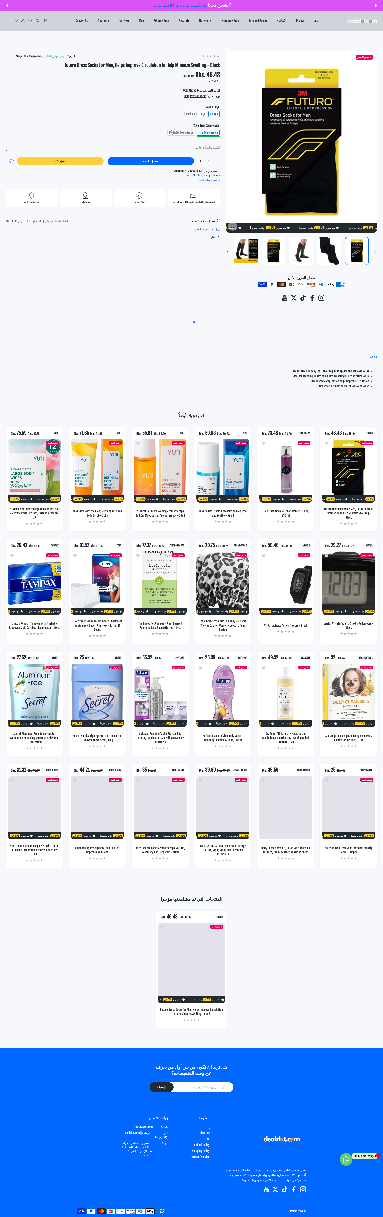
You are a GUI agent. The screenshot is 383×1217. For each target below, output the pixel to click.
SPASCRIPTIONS (366, 657)
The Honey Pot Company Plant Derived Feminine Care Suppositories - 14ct (160, 626)
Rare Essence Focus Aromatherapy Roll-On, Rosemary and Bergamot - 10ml (160, 850)
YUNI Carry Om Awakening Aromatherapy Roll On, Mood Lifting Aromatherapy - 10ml (160, 513)
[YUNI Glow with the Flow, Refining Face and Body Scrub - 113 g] (97, 471)
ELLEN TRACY (304, 433)
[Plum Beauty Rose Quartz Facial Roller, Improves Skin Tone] (97, 807)
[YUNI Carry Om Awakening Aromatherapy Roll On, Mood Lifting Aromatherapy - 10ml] (160, 471)
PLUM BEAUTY (115, 770)
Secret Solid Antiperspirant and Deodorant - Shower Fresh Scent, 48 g (97, 738)
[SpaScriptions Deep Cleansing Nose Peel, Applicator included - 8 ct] (348, 695)
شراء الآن (60, 161)
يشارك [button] (212, 237)
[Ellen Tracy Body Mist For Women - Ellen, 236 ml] (285, 471)
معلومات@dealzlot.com (139, 1133)
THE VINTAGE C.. (240, 545)
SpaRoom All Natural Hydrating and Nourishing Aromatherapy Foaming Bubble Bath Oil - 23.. (285, 738)
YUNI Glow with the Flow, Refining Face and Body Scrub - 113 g (97, 513)
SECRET (118, 657)
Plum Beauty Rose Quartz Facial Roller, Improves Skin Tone (97, 850)
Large (202, 114)
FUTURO (369, 433)
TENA (119, 545)
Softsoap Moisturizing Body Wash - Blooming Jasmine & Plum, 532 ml (223, 738)
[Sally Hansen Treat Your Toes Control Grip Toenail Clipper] (348, 807)
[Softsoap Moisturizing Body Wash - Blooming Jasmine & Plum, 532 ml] (222, 695)
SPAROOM (305, 657)
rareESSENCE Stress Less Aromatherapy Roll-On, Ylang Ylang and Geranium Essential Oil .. (223, 850)
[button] (376, 5)
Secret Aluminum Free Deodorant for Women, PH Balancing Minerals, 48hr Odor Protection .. (34, 738)
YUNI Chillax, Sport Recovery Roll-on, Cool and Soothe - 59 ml (223, 513)
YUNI (245, 433)
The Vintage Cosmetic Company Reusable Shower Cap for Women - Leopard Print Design (222, 625)
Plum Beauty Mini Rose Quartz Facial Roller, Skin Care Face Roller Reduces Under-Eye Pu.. (34, 850)
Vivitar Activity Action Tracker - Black (285, 625)
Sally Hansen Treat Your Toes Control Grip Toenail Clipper (348, 850)
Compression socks (195, 96)
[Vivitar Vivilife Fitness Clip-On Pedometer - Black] (348, 583)
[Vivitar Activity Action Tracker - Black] (285, 583)
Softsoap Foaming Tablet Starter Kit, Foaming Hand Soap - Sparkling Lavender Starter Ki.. (160, 738)
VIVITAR (369, 545)
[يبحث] (30, 20)
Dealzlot (293, 1211)
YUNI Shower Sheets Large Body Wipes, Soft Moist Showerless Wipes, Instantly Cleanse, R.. (34, 513)
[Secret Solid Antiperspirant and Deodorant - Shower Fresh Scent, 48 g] (97, 695)
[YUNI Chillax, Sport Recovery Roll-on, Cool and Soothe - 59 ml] (222, 471)
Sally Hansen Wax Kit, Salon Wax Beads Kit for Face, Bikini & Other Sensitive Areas (285, 850)
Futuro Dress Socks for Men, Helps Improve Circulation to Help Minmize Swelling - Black (348, 513)
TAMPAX (54, 545)
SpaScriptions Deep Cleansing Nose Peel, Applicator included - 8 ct (348, 738)
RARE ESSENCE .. (240, 770)
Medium (190, 114)
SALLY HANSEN (366, 770)
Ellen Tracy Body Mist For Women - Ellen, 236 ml (285, 513)
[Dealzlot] (362, 21)
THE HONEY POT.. (176, 545)
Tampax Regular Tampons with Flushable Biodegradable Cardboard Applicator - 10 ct (34, 626)
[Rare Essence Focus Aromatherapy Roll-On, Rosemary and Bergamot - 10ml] (160, 807)
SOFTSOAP (242, 657)
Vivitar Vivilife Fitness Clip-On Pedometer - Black (348, 626)
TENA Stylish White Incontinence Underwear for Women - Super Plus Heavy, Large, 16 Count (97, 625)
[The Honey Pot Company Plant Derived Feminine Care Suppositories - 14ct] (160, 583)
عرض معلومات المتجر (209, 179)
